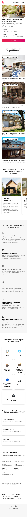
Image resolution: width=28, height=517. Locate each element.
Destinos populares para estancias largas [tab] (11, 455)
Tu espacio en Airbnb (18, 2)
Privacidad (10, 510)
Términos (16, 510)
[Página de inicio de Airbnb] (3, 2)
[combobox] (13, 31)
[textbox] (7, 36)
